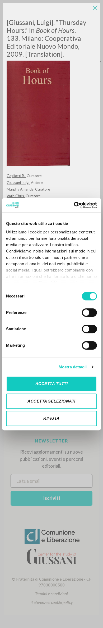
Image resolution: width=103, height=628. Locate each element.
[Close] (95, 8)
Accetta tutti (51, 383)
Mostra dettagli (73, 367)
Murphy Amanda (20, 189)
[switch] (89, 312)
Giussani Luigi (18, 182)
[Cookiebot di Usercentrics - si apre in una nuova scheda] (74, 205)
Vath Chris (16, 195)
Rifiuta (51, 418)
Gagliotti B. (16, 175)
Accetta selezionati (51, 401)
